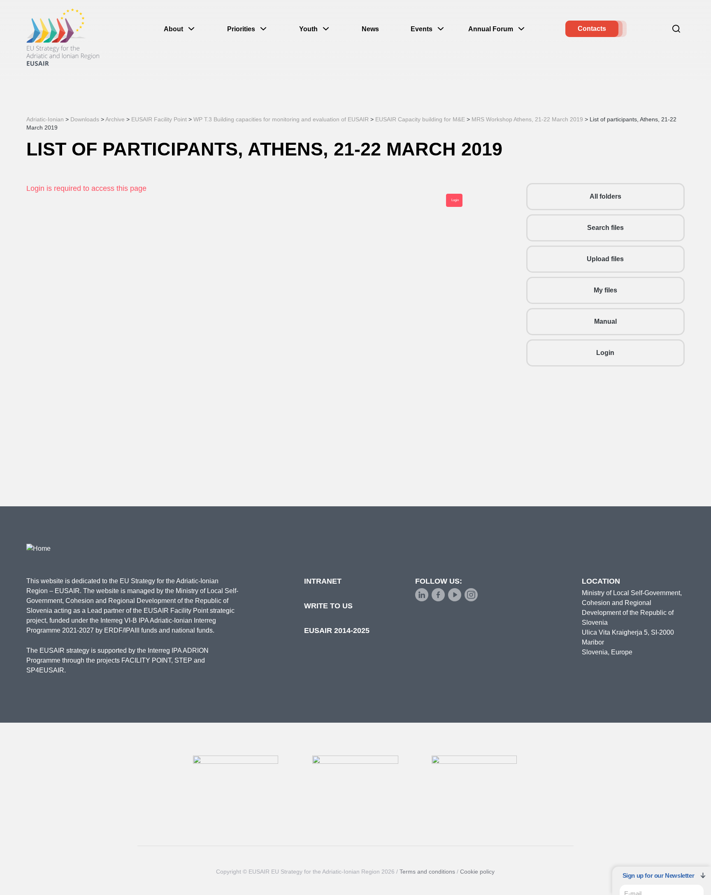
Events (421, 29)
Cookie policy (477, 871)
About (173, 29)
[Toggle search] (676, 29)
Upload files (605, 258)
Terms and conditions (427, 871)
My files (605, 290)
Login (605, 352)
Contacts (592, 28)
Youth (308, 29)
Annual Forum (490, 29)
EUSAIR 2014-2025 (336, 630)
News (370, 29)
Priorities (241, 29)
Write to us (328, 606)
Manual (605, 321)
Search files (605, 227)
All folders (605, 196)
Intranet (323, 581)
